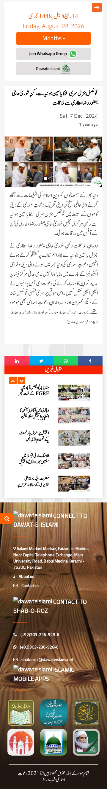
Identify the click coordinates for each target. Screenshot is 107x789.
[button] (13, 380)
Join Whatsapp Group (48, 53)
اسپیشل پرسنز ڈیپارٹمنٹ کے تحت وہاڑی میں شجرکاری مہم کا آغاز (34, 439)
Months (52, 38)
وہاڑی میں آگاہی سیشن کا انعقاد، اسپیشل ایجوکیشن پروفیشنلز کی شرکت (34, 416)
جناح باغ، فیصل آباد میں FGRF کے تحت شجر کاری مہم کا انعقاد (34, 394)
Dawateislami (48, 68)
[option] (53, 392)
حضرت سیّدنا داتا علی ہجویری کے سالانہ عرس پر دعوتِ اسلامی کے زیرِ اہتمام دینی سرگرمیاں (33, 488)
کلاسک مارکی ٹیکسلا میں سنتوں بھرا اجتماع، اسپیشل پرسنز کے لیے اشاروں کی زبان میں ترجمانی (33, 465)
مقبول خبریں (53, 370)
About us (26, 576)
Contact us (30, 585)
